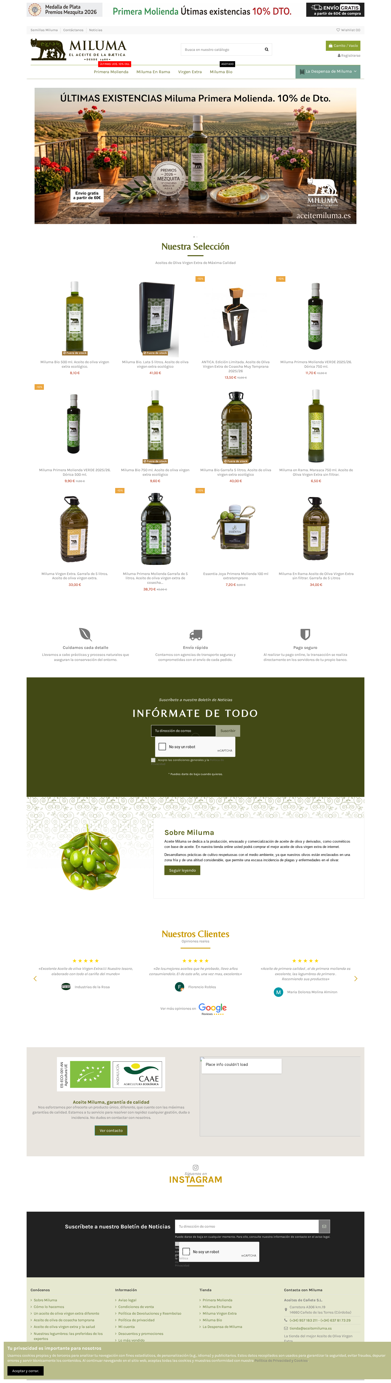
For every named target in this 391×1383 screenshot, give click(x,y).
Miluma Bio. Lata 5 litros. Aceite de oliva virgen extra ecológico (155, 364)
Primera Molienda (217, 1300)
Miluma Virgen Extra (220, 1313)
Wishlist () (350, 30)
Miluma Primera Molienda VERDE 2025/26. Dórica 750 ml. (316, 364)
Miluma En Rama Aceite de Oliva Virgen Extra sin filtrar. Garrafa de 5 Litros (316, 576)
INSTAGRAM (195, 1179)
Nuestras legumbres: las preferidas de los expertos (68, 1336)
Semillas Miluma (45, 30)
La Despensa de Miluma (222, 1326)
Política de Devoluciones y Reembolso (149, 1313)
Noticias (95, 30)
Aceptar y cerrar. (25, 1371)
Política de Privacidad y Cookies (281, 1360)
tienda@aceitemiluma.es (311, 1328)
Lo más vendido (131, 1340)
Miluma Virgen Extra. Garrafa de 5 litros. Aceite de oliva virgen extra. (74, 576)
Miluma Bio (212, 1320)
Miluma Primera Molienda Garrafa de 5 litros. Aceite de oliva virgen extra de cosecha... (155, 578)
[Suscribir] (324, 1226)
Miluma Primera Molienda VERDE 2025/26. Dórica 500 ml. (75, 472)
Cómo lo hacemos (49, 1307)
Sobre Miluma (45, 1300)
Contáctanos (73, 30)
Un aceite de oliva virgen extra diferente (66, 1313)
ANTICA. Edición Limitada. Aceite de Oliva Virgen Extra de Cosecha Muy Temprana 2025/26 (236, 366)
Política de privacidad (136, 1320)
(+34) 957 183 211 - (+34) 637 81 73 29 (320, 1320)
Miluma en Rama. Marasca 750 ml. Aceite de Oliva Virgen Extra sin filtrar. (316, 472)
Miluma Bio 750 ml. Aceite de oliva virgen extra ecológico (155, 472)
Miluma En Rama (217, 1307)
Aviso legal (127, 1300)
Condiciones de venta (136, 1307)
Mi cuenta (126, 1326)
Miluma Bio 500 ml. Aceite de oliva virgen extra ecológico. (74, 364)
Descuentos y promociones (140, 1333)
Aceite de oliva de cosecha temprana (64, 1320)
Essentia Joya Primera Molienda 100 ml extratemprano (235, 576)
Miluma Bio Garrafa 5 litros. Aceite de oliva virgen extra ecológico (235, 472)
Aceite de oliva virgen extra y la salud (64, 1326)
